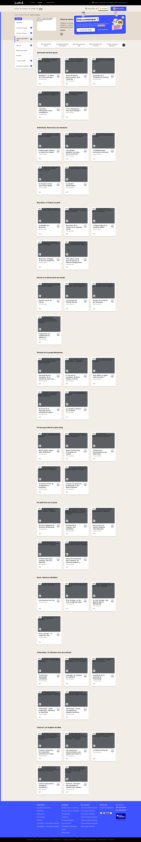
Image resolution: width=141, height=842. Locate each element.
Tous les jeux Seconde (88, 814)
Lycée (40, 8)
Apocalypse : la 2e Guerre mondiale (48, 826)
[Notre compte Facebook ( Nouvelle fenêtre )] (111, 813)
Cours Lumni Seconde (87, 826)
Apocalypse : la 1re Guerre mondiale (48, 823)
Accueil (17, 8)
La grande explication (44, 807)
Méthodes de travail (21, 50)
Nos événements (121, 810)
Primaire (25, 8)
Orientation (19, 22)
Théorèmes (65, 817)
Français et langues (22, 28)
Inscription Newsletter (107, 807)
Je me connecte (103, 29)
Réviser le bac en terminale (70, 810)
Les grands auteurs (68, 820)
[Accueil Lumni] (19, 2)
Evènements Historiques (69, 826)
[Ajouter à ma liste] (58, 76)
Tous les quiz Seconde (88, 810)
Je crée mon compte (86, 30)
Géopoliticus (41, 814)
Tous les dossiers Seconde (89, 823)
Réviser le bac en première (70, 807)
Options (19, 45)
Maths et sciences (22, 33)
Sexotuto (40, 820)
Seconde (21, 14)
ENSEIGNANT (50, 2)
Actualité (18, 55)
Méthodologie (66, 814)
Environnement (66, 823)
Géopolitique (66, 832)
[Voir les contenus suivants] (123, 45)
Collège (33, 8)
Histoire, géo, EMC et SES (22, 39)
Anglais (64, 829)
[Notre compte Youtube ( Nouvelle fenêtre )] (107, 813)
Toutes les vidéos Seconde (89, 807)
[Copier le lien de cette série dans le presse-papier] (61, 34)
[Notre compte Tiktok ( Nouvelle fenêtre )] (101, 813)
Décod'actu (40, 810)
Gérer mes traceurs (44, 839)
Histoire (27, 14)
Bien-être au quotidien (23, 66)
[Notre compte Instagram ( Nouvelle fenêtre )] (104, 813)
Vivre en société (21, 60)
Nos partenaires (121, 807)
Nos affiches (120, 804)
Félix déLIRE (41, 817)
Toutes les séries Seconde (89, 820)
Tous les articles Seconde (89, 817)
